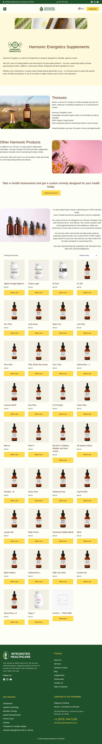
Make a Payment (60, 687)
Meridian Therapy (10, 711)
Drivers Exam (8, 719)
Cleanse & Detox (60, 668)
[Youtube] (97, 1)
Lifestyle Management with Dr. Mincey (18, 730)
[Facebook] (91, 1)
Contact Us (58, 683)
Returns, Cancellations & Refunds (66, 707)
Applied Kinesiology (11, 707)
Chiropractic (8, 703)
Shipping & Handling (61, 703)
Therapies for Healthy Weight (14, 726)
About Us (57, 660)
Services (57, 664)
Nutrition (6, 723)
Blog (56, 672)
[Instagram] (94, 1)
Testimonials (59, 679)
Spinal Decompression (12, 715)
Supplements (59, 675)
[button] (4, 8)
